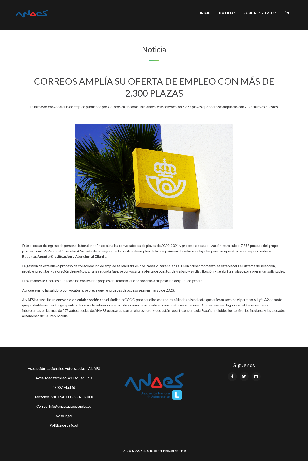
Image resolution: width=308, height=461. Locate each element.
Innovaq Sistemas (174, 450)
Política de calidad (64, 425)
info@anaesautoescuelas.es (70, 406)
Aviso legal (63, 416)
